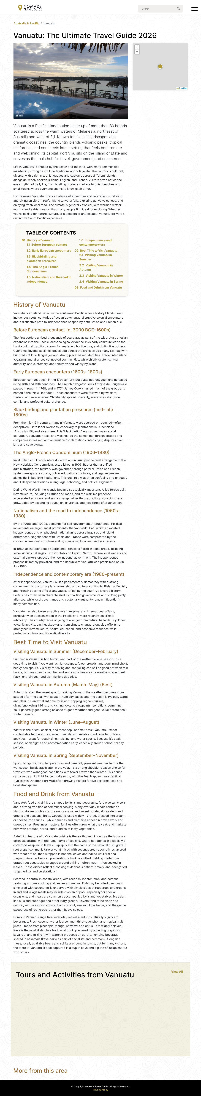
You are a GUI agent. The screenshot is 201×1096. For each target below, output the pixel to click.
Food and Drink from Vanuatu (101, 287)
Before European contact (49, 244)
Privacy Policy (100, 1089)
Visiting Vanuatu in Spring (104, 281)
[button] (160, 66)
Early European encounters (51, 250)
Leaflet (183, 88)
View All (177, 971)
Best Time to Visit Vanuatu (98, 250)
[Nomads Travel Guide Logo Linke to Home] (30, 8)
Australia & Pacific (26, 23)
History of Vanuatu (40, 240)
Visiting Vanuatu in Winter (104, 275)
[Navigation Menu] (194, 9)
